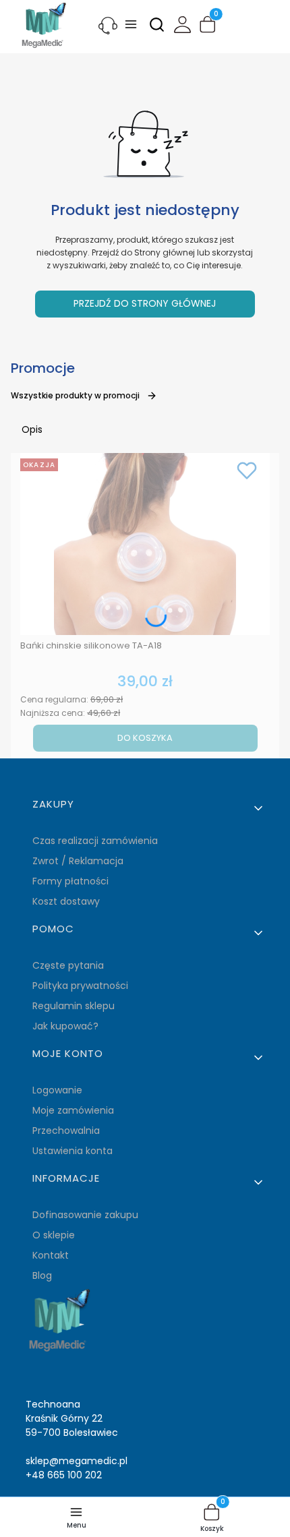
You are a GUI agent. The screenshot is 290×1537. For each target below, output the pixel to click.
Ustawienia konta (72, 1150)
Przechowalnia (66, 1130)
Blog (42, 1275)
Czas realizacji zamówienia (95, 840)
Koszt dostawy (66, 901)
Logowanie (57, 1090)
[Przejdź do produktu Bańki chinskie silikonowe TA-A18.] (145, 544)
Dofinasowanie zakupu (85, 1215)
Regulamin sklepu (73, 1006)
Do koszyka (145, 737)
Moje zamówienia (73, 1110)
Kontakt (50, 1255)
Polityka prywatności (80, 985)
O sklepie (53, 1235)
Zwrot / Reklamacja (77, 861)
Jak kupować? (65, 1026)
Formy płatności (70, 881)
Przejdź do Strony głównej (145, 303)
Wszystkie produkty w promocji (75, 395)
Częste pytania (68, 965)
